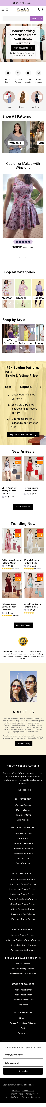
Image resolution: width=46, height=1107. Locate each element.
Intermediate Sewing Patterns (23, 947)
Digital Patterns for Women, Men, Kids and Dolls (23, 56)
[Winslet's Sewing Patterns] (23, 12)
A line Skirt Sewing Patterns (23, 882)
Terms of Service (15, 1096)
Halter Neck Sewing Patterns (23, 887)
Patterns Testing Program (23, 971)
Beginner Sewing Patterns (23, 937)
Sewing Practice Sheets (23, 1002)
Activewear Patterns (23, 836)
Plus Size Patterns (23, 817)
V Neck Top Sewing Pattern (23, 911)
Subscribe (23, 1074)
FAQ (23, 1030)
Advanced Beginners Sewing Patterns (23, 942)
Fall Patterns (23, 841)
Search (35, 20)
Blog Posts (23, 1007)
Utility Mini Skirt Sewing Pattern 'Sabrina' (9, 493)
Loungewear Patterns (23, 851)
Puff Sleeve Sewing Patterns (23, 897)
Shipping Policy (12, 1099)
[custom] (14, 792)
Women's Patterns (23, 807)
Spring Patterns (23, 865)
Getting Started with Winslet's (23, 1025)
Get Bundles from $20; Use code (23, 5)
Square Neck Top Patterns (23, 916)
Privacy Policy (32, 1096)
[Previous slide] (6, 99)
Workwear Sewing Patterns (23, 921)
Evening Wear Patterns (23, 856)
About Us (23, 1021)
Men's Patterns (23, 812)
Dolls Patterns (23, 822)
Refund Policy (28, 1093)
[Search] (8, 12)
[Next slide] (40, 99)
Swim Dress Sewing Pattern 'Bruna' (32, 608)
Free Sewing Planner (23, 992)
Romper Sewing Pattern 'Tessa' (31, 492)
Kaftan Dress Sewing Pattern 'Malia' (11, 564)
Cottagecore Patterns (23, 846)
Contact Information (31, 1099)
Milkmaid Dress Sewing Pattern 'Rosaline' (9, 609)
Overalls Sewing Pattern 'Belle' (31, 564)
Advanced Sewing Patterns (23, 952)
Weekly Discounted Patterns (23, 976)
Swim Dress (28, 250)
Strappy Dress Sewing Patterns (23, 901)
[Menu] (3, 12)
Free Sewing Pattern (23, 997)
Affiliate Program (23, 966)
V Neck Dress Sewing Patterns (23, 906)
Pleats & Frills (23, 860)
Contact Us (23, 1035)
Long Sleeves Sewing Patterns (23, 892)
